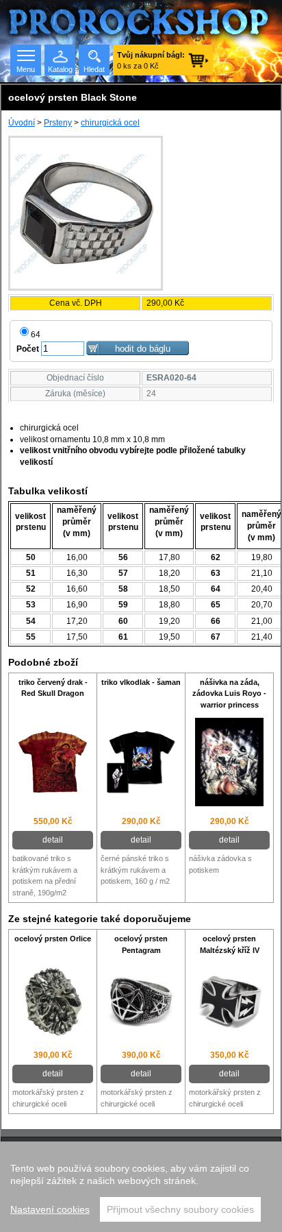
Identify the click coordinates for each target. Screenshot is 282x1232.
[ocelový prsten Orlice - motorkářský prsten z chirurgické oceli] (52, 1003)
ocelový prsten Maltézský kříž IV (229, 944)
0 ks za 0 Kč (151, 60)
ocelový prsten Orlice (52, 938)
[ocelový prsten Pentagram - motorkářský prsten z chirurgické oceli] (141, 1003)
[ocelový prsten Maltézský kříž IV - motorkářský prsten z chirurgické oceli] (229, 1002)
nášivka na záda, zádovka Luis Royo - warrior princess (229, 694)
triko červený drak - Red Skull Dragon (53, 688)
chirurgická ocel (110, 123)
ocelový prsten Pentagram (141, 944)
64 (35, 334)
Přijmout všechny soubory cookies (180, 1209)
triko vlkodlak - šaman (141, 682)
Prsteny (58, 123)
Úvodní (21, 123)
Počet (27, 349)
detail (52, 840)
